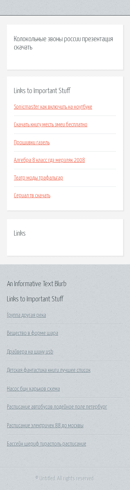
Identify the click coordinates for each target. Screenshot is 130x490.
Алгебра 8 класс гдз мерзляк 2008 (49, 160)
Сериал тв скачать (32, 195)
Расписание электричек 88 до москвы (45, 425)
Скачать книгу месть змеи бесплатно (50, 124)
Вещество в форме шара (32, 333)
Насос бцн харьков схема (33, 389)
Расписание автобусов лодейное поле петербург (57, 407)
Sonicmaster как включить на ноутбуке (53, 107)
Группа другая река (26, 315)
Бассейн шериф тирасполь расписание (46, 444)
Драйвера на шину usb (30, 352)
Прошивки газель (32, 142)
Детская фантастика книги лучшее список (48, 370)
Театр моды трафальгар (38, 178)
